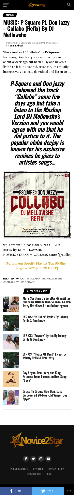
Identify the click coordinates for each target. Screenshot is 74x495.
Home (48, 474)
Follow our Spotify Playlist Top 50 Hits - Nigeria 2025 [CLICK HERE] (37, 265)
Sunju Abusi (16, 45)
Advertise (38, 469)
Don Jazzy (12, 282)
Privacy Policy (56, 469)
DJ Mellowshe (52, 279)
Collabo (34, 279)
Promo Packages (19, 469)
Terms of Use (34, 474)
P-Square (28, 282)
